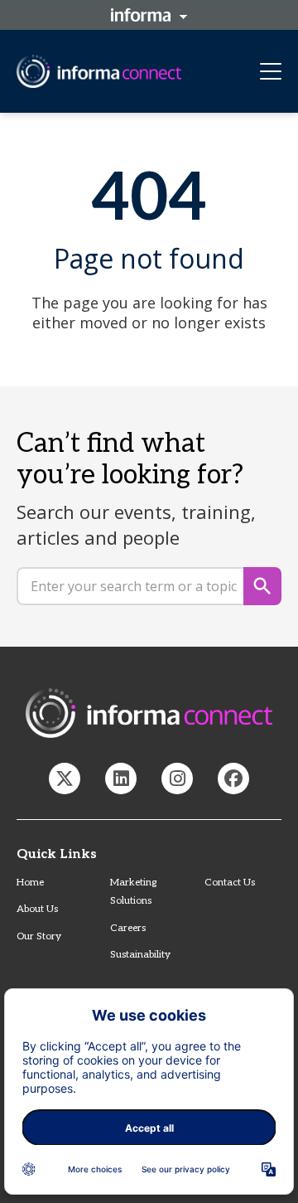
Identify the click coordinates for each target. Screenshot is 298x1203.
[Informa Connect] (121, 778)
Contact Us (229, 882)
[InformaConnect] (64, 778)
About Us (37, 909)
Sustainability (140, 954)
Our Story (39, 936)
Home (30, 882)
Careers (128, 928)
